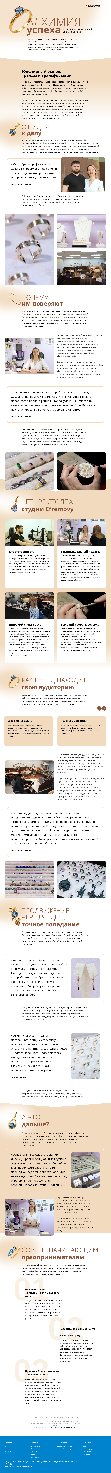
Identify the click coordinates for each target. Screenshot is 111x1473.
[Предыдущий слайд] (99, 708)
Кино (6, 1446)
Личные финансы (35, 1446)
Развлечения (8, 1449)
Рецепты (33, 1454)
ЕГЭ (32, 1449)
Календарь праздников (89, 1449)
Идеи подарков (87, 1451)
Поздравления (86, 1454)
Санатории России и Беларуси (65, 1446)
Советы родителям (35, 1457)
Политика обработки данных (43, 1427)
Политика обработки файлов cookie (65, 1427)
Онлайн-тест (34, 1451)
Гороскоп (85, 1446)
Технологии (8, 1451)
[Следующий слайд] (104, 708)
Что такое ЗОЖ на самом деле (64, 1449)
